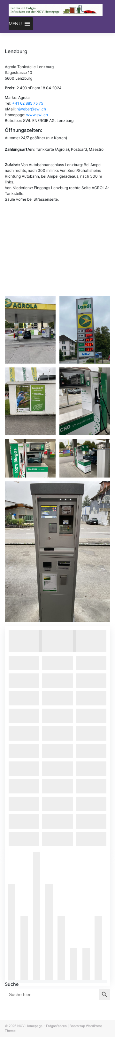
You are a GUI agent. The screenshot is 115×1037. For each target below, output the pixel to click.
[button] (15, 23)
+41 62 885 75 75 (27, 103)
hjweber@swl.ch (31, 109)
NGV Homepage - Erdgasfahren (42, 1026)
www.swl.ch (37, 114)
